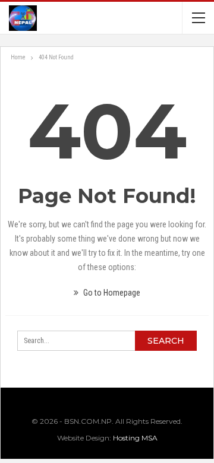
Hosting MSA (135, 437)
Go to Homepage (110, 292)
